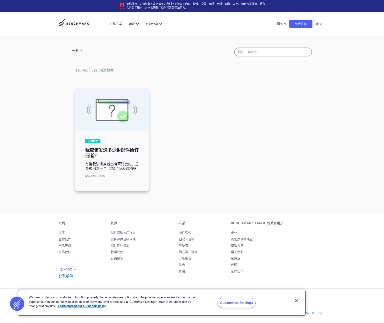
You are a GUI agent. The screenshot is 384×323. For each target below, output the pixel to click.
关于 (62, 233)
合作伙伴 (65, 239)
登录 (319, 24)
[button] (17, 304)
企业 (234, 233)
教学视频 (117, 252)
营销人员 (237, 246)
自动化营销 (186, 239)
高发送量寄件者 (242, 239)
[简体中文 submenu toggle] (320, 313)
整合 (182, 265)
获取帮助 (66, 276)
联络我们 (65, 252)
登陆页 (183, 246)
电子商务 (237, 252)
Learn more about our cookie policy (82, 306)
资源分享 (152, 24)
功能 (132, 24)
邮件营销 (185, 233)
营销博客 (117, 258)
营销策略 (93, 141)
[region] (162, 303)
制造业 (235, 258)
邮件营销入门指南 (123, 233)
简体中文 (309, 313)
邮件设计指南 (120, 246)
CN (283, 24)
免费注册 (301, 24)
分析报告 (185, 258)
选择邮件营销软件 (123, 239)
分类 (75, 50)
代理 (234, 265)
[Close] (296, 301)
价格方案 (116, 24)
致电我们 (66, 269)
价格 (182, 271)
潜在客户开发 (188, 252)
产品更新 (65, 246)
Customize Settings (236, 303)
